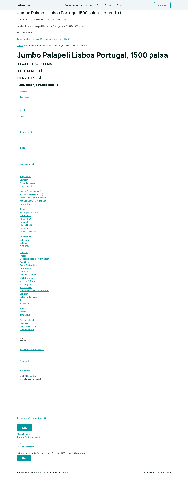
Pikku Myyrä (25, 284)
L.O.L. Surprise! (27, 277)
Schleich (24, 293)
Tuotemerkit (26, 132)
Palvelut (108, 5)
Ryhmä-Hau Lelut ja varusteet (34, 290)
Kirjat (22, 110)
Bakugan (24, 243)
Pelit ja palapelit (27, 320)
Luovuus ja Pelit (27, 163)
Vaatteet (24, 179)
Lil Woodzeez (26, 268)
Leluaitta (31, 375)
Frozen (23, 255)
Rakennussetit (27, 329)
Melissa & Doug (27, 281)
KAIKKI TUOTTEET (28, 231)
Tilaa (24, 458)
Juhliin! (23, 148)
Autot (22, 209)
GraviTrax (24, 262)
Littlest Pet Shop (28, 274)
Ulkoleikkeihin (26, 225)
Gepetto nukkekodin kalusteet (34, 258)
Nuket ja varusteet (29, 212)
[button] (162, 5)
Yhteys (120, 5)
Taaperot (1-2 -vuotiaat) (31, 194)
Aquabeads (25, 236)
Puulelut (24, 222)
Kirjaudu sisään (27, 183)
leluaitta (23, 5)
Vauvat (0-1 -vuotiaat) (30, 191)
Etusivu (23, 91)
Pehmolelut (25, 218)
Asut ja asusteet (28, 326)
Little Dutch (25, 271)
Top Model (25, 303)
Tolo (22, 300)
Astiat (23, 311)
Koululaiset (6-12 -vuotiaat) (33, 200)
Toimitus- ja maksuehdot (32, 349)
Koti (98, 5)
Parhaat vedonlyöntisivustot (78, 5)
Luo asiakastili (27, 186)
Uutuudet (24, 228)
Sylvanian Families (28, 297)
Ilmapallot (24, 308)
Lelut (22, 116)
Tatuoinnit (25, 314)
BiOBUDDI (24, 246)
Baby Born (24, 239)
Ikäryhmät (24, 97)
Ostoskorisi (23, 434)
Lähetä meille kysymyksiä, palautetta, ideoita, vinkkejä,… (44, 39)
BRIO (22, 249)
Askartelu (24, 323)
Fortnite (24, 252)
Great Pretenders (28, 265)
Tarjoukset (25, 176)
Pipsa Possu (26, 287)
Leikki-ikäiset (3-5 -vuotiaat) (33, 197)
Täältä (20, 45)
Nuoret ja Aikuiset (28, 204)
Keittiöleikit (25, 215)
